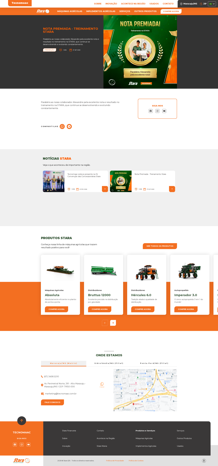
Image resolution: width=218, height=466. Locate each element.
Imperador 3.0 (185, 295)
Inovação (66, 446)
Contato (100, 431)
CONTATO (168, 4)
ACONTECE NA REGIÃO (133, 4)
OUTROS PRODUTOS (145, 11)
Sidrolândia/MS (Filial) (109, 363)
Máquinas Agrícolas (144, 438)
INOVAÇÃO (111, 4)
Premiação (49, 50)
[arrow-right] (113, 323)
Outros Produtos (184, 438)
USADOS (154, 4)
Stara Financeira (69, 431)
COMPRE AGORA (171, 11)
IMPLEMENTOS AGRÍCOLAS (100, 11)
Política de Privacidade (115, 461)
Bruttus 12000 (99, 295)
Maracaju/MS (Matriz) (63, 363)
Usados (180, 446)
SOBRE (97, 4)
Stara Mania (102, 446)
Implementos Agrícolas (146, 446)
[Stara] (43, 11)
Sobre (64, 438)
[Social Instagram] (22, 444)
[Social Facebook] (15, 444)
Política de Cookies (136, 461)
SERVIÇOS (124, 11)
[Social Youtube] (28, 444)
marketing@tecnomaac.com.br (61, 393)
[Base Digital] (204, 461)
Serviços (180, 431)
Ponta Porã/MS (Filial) (154, 363)
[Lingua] (212, 3)
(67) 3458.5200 (51, 376)
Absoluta (52, 295)
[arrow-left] (105, 323)
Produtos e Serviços (145, 431)
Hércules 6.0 (141, 295)
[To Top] (21, 420)
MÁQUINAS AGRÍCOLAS (69, 11)
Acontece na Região (106, 438)
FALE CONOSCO (52, 402)
